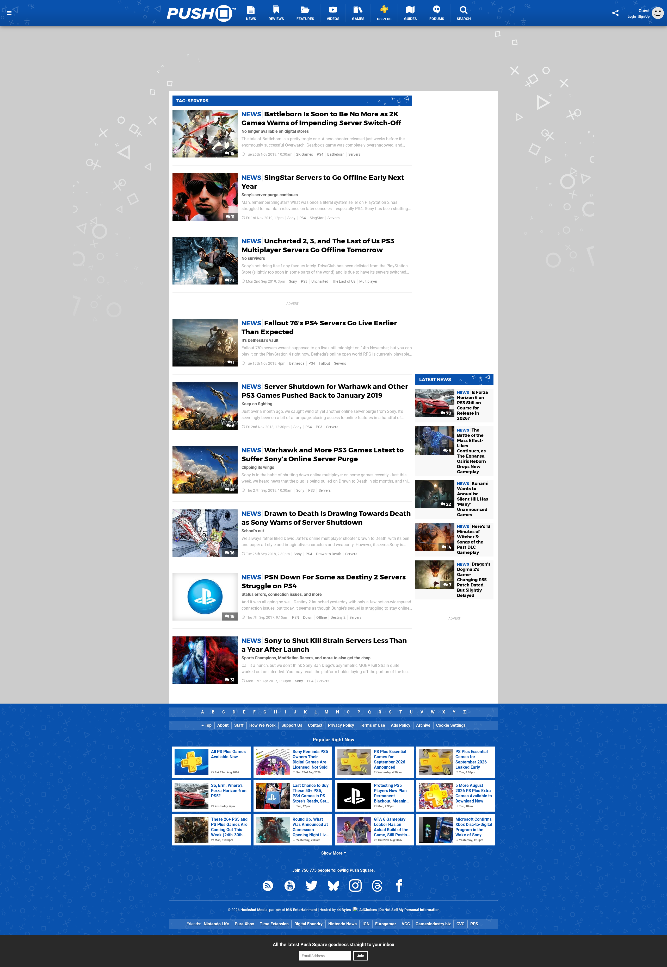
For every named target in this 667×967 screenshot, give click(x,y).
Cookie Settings (451, 725)
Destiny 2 (338, 617)
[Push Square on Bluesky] (333, 886)
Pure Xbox (244, 923)
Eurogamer (385, 923)
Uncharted (319, 281)
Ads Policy (400, 725)
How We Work (262, 725)
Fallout (324, 363)
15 (231, 153)
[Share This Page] (615, 13)
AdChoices (368, 910)
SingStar (317, 218)
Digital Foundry (308, 923)
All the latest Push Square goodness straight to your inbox (333, 944)
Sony (291, 218)
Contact (315, 725)
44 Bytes (344, 910)
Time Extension (274, 923)
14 (448, 547)
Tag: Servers (192, 100)
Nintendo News (342, 923)
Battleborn (335, 154)
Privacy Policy (341, 725)
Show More (332, 853)
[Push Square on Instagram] (355, 886)
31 (231, 489)
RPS (474, 923)
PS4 (320, 154)
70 (448, 413)
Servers (354, 154)
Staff (239, 725)
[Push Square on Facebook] (399, 886)
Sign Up (644, 16)
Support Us (291, 725)
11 (232, 216)
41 (231, 280)
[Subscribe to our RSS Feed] (267, 886)
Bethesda (297, 363)
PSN (295, 617)
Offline (321, 617)
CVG (460, 923)
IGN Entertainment (301, 910)
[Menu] (9, 13)
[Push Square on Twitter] (311, 886)
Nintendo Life (216, 923)
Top (208, 725)
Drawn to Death (328, 554)
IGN (365, 923)
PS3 (304, 281)
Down (307, 617)
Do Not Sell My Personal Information (409, 910)
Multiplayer (368, 281)
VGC (406, 923)
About (222, 725)
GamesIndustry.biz (433, 923)
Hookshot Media (254, 910)
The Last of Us (343, 281)
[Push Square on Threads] (377, 886)
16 (231, 553)
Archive (423, 725)
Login (632, 16)
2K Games (304, 154)
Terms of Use (372, 725)
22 (448, 504)
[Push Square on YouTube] (289, 886)
